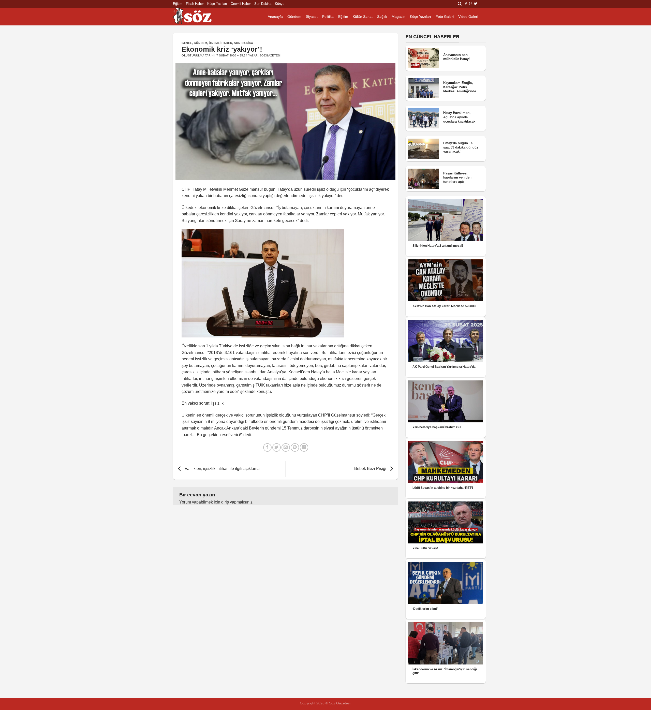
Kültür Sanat (363, 16)
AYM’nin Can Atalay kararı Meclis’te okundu (444, 306)
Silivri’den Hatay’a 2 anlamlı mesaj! (437, 245)
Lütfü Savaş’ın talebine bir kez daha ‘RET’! (442, 487)
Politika (328, 16)
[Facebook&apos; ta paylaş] (267, 447)
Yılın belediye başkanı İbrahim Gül (436, 427)
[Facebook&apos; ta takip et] (465, 4)
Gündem (294, 16)
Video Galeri (468, 16)
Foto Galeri (445, 16)
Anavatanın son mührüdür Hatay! (456, 57)
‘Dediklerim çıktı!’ (425, 608)
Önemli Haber (241, 4)
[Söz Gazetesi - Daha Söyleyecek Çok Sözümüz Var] (198, 16)
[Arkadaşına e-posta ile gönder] (286, 447)
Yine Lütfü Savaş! (425, 548)
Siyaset (312, 16)
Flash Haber (195, 4)
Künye (279, 4)
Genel (187, 43)
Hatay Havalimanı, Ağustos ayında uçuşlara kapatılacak (459, 117)
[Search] (460, 3)
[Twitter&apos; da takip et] (475, 4)
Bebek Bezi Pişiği (370, 469)
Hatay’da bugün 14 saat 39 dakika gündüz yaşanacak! (460, 147)
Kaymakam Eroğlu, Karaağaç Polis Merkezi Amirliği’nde (459, 87)
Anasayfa (275, 16)
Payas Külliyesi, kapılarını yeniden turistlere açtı (457, 177)
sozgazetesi (270, 55)
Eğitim (177, 4)
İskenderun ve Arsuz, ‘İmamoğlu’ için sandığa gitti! (445, 671)
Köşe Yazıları (217, 4)
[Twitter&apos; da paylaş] (276, 447)
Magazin (398, 16)
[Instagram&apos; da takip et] (470, 4)
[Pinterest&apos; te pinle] (295, 447)
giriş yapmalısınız (237, 502)
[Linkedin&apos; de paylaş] (304, 447)
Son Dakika (262, 4)
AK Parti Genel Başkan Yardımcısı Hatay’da (444, 366)
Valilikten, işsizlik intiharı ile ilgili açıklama (222, 469)
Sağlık (382, 16)
